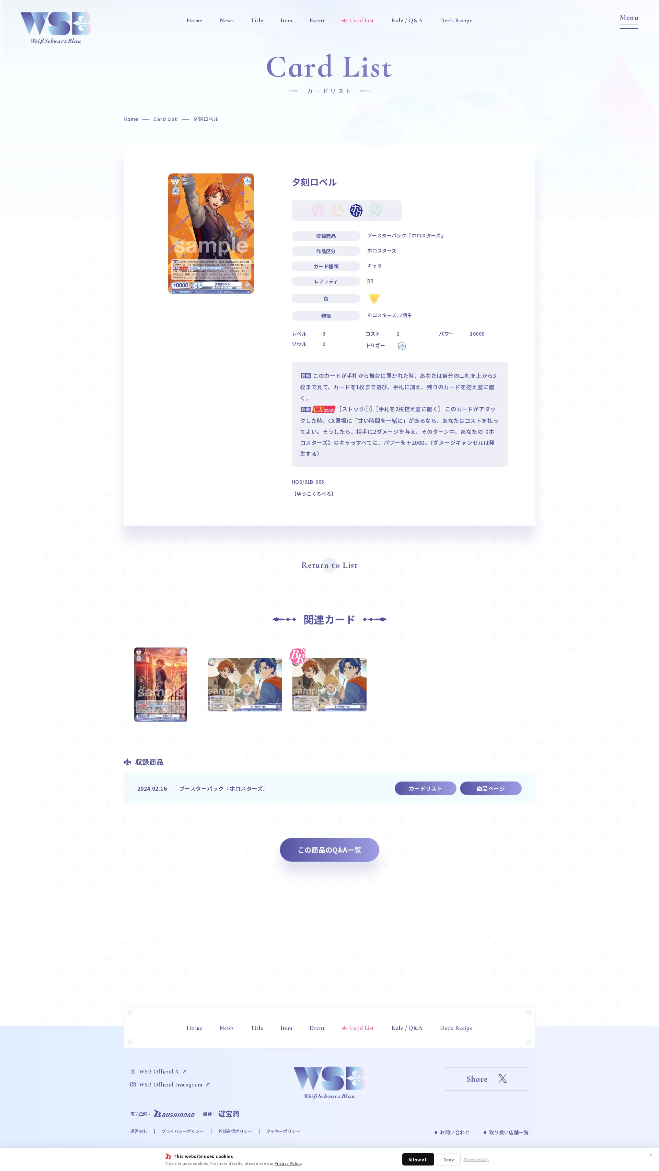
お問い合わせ (455, 1132)
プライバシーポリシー (183, 1131)
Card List (165, 118)
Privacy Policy (288, 1163)
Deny (448, 1159)
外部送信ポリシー (235, 1131)
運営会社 (139, 1131)
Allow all (418, 1159)
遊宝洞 (229, 1113)
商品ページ (491, 788)
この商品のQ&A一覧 (330, 850)
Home (131, 118)
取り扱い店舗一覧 (509, 1132)
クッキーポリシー (283, 1131)
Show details (476, 1159)
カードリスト (425, 788)
